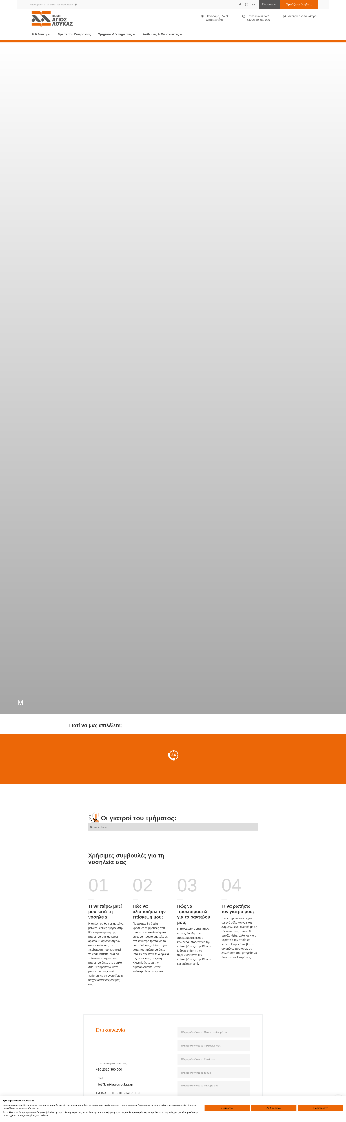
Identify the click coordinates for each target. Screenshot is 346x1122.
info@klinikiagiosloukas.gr (114, 1084)
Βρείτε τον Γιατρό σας (74, 34)
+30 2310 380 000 (109, 1069)
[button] (41, 34)
